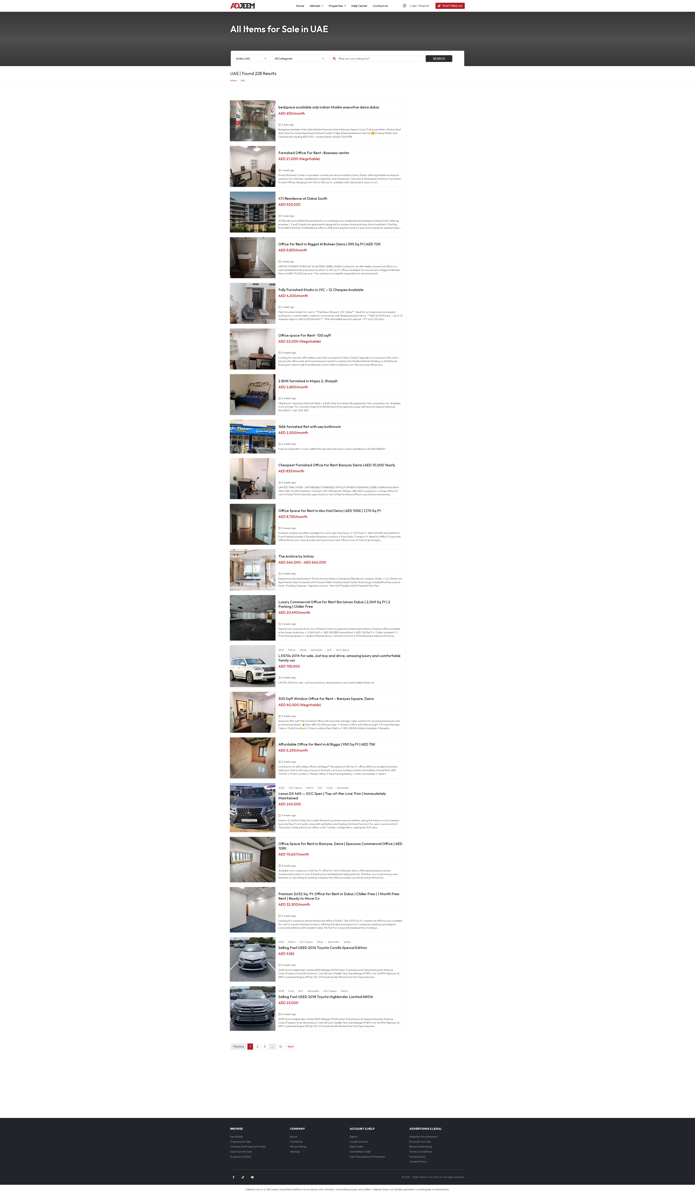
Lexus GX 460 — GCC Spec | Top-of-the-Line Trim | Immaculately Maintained (332, 795)
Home (300, 6)
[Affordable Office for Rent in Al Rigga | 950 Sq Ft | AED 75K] (252, 757)
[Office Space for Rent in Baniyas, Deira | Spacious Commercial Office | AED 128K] (252, 859)
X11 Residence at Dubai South (302, 198)
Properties (336, 6)
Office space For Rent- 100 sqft (304, 335)
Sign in (353, 1136)
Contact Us (380, 6)
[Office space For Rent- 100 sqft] (252, 349)
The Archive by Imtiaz (296, 556)
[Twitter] (243, 1177)
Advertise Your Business (423, 1136)
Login (413, 5)
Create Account (359, 1141)
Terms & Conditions (420, 1151)
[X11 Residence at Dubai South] (252, 212)
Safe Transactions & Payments (367, 1156)
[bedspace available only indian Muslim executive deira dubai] (252, 120)
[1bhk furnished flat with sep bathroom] (252, 437)
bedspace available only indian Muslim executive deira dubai (328, 107)
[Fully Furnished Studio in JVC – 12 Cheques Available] (252, 303)
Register (424, 5)
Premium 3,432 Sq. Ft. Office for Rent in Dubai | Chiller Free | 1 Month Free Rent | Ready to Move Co (338, 896)
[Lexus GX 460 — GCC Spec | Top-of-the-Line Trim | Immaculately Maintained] (252, 807)
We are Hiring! (298, 1146)
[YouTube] (252, 1177)
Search (439, 59)
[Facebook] (233, 1177)
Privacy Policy (417, 1156)
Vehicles (314, 6)
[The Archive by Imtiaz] (252, 569)
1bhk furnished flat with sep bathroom (309, 426)
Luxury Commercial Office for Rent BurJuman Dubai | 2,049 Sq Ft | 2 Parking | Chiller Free (334, 604)
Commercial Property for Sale (248, 1146)
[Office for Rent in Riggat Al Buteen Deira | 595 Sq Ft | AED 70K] (252, 257)
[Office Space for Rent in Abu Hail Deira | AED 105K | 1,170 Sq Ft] (252, 524)
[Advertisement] (437, 124)
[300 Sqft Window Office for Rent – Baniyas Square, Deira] (252, 712)
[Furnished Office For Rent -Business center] (252, 166)
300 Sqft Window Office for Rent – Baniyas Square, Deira (326, 698)
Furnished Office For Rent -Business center (313, 152)
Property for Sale (240, 1141)
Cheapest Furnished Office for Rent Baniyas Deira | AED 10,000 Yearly (336, 465)
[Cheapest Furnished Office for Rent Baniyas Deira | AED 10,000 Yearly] (252, 478)
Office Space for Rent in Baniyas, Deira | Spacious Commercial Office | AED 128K (340, 845)
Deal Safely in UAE (360, 1151)
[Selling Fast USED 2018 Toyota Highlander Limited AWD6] (252, 1008)
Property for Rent (240, 1156)
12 (280, 1046)
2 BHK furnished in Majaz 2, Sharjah (308, 381)
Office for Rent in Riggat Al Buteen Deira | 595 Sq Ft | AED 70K (329, 244)
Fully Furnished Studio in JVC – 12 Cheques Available (320, 289)
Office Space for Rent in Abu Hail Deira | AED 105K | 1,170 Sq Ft (329, 510)
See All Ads (236, 1136)
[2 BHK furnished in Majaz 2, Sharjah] (252, 394)
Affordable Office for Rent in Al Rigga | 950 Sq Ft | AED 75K (326, 744)
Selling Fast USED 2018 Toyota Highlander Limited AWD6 (325, 996)
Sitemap (295, 1151)
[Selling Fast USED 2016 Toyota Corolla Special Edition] (252, 959)
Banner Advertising (420, 1146)
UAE (243, 80)
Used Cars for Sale (241, 1151)
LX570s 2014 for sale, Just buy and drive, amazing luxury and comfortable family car (339, 657)
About (293, 1136)
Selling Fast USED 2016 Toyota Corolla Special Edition (322, 947)
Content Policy (417, 1161)
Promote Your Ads (420, 1141)
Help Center (359, 6)
